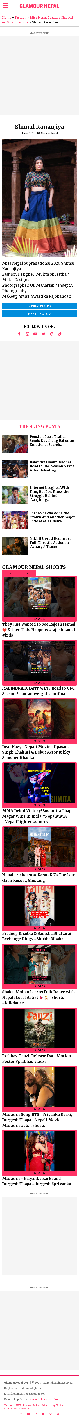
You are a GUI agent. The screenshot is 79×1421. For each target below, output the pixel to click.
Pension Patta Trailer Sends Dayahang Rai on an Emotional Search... (52, 441)
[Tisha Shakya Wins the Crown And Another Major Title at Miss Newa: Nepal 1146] (15, 520)
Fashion (20, 17)
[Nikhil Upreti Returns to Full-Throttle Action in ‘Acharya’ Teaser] (15, 546)
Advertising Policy (53, 1405)
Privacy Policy (31, 1405)
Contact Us (10, 1408)
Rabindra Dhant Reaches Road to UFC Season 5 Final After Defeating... (53, 466)
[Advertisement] (39, 75)
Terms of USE (12, 1405)
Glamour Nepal (49, 133)
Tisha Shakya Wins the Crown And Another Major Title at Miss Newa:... (52, 517)
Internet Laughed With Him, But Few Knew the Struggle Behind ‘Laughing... (49, 494)
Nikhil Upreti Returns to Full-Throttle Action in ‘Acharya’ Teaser (50, 543)
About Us (24, 1408)
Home (6, 17)
